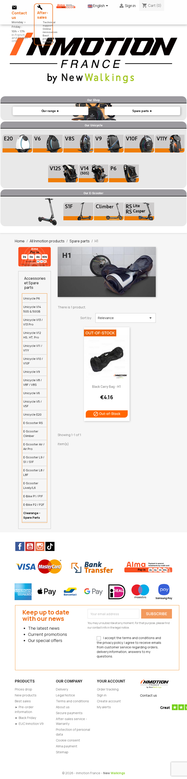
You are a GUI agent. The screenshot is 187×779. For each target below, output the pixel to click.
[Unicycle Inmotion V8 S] (78, 143)
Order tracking (108, 689)
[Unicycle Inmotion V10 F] (139, 143)
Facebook (19, 546)
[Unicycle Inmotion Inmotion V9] (108, 143)
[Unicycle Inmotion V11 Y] (169, 143)
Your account (111, 681)
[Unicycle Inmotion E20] (17, 143)
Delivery (62, 689)
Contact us (148, 695)
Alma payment (66, 746)
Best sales (23, 701)
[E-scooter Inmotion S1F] (78, 211)
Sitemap (62, 752)
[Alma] (34, 256)
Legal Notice (65, 695)
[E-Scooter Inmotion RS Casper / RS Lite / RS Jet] (139, 211)
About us (63, 707)
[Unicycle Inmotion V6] (48, 143)
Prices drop (23, 689)
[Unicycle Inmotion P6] (124, 173)
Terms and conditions (72, 701)
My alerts (104, 707)
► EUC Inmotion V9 (29, 723)
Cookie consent (68, 740)
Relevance (125, 318)
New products (25, 695)
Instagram (39, 546)
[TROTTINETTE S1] (108, 211)
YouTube (29, 546)
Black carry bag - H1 (106, 386)
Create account (109, 701)
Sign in (101, 695)
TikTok (50, 546)
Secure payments (69, 713)
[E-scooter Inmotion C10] (48, 211)
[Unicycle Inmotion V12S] (63, 173)
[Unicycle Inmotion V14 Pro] (93, 173)
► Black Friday (25, 718)
